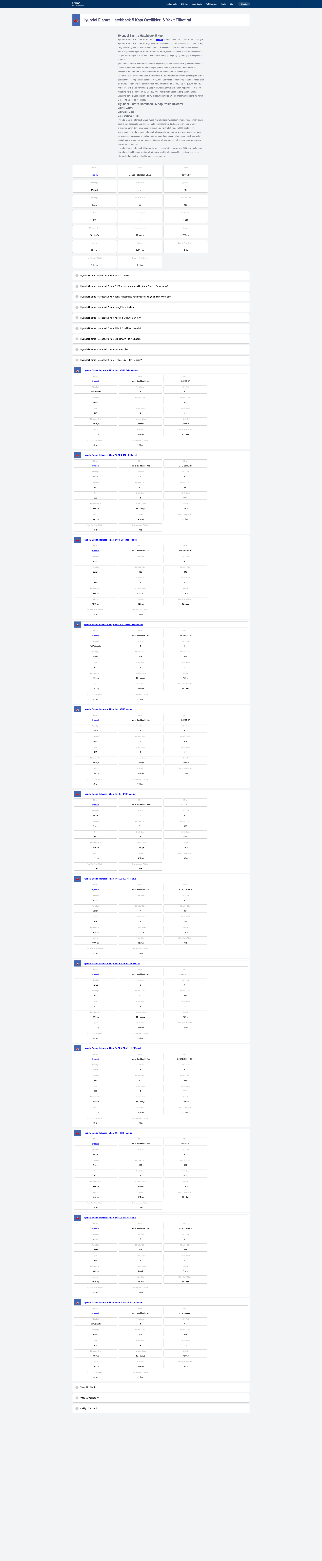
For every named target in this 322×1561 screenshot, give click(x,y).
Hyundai (159, 39)
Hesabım (244, 4)
